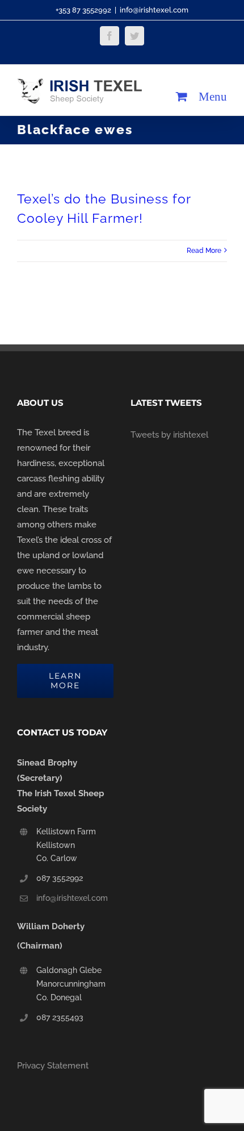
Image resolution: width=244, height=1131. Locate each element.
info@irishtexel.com (154, 10)
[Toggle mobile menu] (213, 96)
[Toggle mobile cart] (181, 96)
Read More (204, 251)
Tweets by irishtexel (169, 435)
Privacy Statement (53, 1066)
